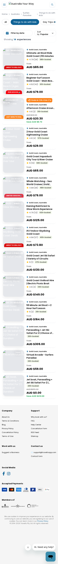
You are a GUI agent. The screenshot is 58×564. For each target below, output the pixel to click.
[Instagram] (9, 473)
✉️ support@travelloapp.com (43, 452)
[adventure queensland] (18, 506)
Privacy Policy (7, 428)
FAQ (32, 421)
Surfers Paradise (27, 14)
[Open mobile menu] (4, 4)
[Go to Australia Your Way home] (21, 4)
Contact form (37, 456)
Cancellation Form (39, 428)
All (5, 22)
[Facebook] (4, 473)
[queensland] (32, 506)
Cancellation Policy (10, 432)
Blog (4, 424)
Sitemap (34, 436)
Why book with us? (39, 417)
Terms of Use (7, 436)
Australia (15, 14)
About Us (6, 417)
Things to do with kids (47, 14)
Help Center (36, 424)
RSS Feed (35, 432)
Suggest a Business (10, 452)
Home (4, 14)
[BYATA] (5, 506)
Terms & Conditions (10, 421)
